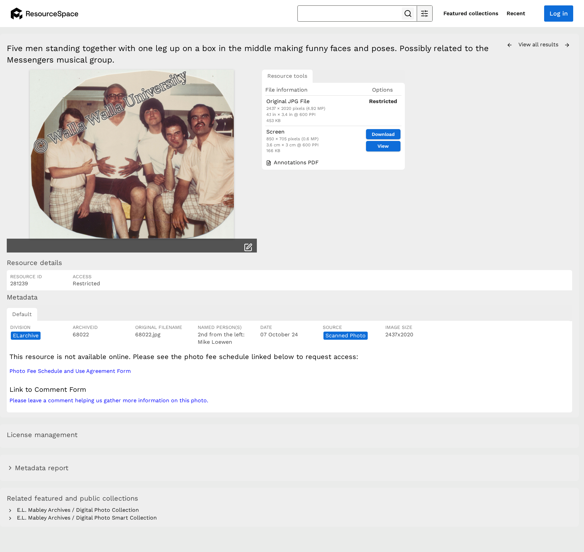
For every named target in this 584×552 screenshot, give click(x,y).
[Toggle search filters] (424, 13)
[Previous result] (510, 45)
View (383, 146)
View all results (539, 44)
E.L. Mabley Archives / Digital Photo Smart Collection (85, 517)
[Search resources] (408, 13)
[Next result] (567, 45)
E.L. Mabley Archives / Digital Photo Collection (76, 510)
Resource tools (287, 76)
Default (22, 314)
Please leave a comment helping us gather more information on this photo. (108, 400)
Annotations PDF (295, 162)
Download (383, 134)
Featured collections (470, 13)
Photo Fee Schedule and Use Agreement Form (70, 371)
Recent (516, 13)
